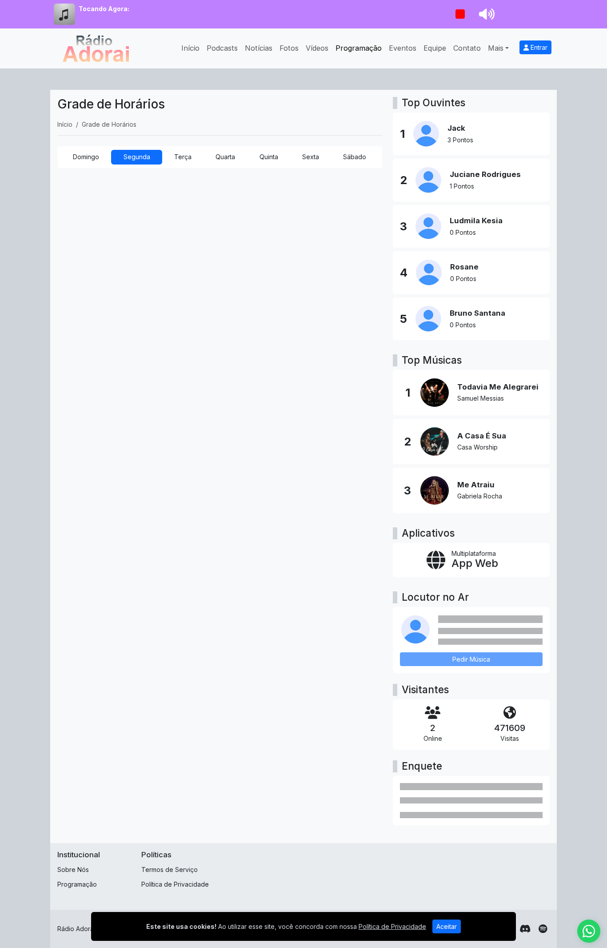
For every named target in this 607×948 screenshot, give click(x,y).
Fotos (289, 48)
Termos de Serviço (169, 869)
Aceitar (446, 926)
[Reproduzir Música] (434, 392)
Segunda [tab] (137, 157)
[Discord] (525, 929)
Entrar (538, 47)
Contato (467, 48)
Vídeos (317, 48)
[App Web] (471, 560)
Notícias (258, 48)
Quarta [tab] (225, 157)
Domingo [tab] (86, 157)
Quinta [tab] (269, 157)
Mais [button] (495, 48)
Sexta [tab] (310, 157)
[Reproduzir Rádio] (460, 14)
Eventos (402, 48)
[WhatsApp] (588, 931)
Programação (358, 48)
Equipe (434, 48)
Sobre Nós (73, 869)
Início (190, 48)
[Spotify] (543, 929)
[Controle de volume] (485, 14)
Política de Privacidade (175, 884)
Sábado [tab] (354, 157)
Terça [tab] (183, 157)
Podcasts (222, 48)
